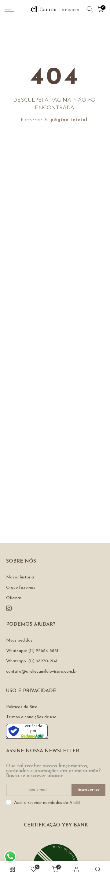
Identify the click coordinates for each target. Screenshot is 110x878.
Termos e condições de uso (31, 717)
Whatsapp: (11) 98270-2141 (31, 661)
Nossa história (20, 577)
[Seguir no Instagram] (9, 608)
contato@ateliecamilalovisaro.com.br (41, 671)
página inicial (69, 120)
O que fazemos (20, 587)
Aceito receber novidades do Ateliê (47, 803)
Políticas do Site (21, 707)
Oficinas (14, 598)
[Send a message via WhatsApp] (10, 856)
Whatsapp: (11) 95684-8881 (32, 651)
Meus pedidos (19, 640)
